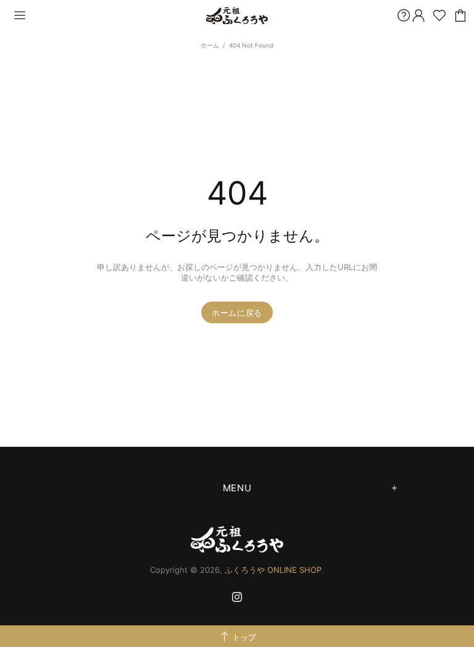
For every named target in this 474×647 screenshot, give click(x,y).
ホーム (210, 45)
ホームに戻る (237, 313)
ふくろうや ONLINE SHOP (237, 16)
